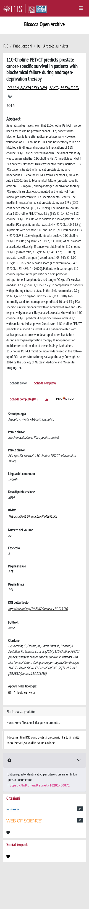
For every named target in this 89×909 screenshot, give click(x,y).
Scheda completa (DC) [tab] (23, 399)
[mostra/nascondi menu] (80, 8)
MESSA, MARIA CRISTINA (27, 87)
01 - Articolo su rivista (52, 46)
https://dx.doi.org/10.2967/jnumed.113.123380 (38, 608)
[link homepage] (14, 8)
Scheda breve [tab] (18, 383)
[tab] (46, 399)
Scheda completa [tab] (45, 383)
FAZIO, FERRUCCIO (64, 87)
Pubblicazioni (22, 46)
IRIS (5, 46)
